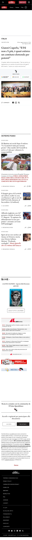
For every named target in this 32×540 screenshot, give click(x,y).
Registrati (23, 424)
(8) (30, 205)
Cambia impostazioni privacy (11, 484)
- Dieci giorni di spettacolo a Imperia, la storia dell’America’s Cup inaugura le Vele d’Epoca (14, 334)
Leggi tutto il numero (16, 310)
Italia (4, 39)
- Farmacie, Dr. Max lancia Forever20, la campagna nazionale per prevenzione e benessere (15, 342)
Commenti (6, 102)
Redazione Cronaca (8, 186)
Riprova (16, 465)
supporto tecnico (9, 459)
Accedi (8, 424)
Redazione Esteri (7, 227)
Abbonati (22, 2)
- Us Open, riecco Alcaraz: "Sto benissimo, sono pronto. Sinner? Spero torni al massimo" (14, 330)
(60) (30, 186)
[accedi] (29, 2)
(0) (30, 249)
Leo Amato (5, 205)
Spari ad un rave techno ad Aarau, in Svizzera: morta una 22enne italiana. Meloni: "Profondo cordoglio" (11, 238)
